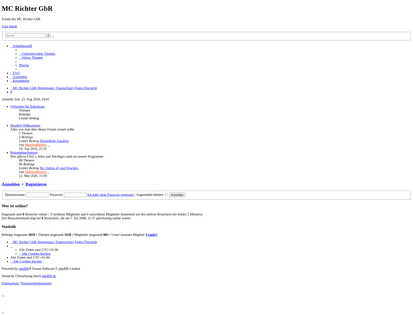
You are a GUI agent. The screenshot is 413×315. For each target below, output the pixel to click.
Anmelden (11, 184)
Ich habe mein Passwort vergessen (110, 195)
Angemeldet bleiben (150, 195)
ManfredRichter (35, 145)
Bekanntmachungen (23, 152)
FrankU (152, 235)
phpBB (24, 268)
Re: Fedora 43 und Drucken (59, 168)
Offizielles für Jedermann (27, 106)
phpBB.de (49, 276)
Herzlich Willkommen (25, 125)
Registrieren (36, 184)
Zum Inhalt (9, 26)
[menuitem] (37, 53)
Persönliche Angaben (54, 141)
